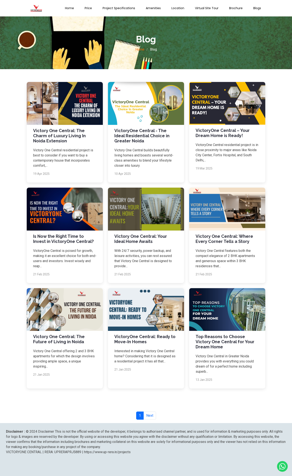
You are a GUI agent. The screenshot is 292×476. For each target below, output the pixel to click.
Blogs (257, 8)
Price (88, 8)
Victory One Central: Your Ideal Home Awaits (140, 239)
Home (69, 8)
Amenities (153, 8)
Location (177, 8)
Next (149, 415)
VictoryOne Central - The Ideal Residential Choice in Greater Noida (142, 135)
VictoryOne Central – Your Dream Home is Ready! (223, 133)
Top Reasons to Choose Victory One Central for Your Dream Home (225, 341)
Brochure (236, 8)
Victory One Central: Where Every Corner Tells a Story (224, 239)
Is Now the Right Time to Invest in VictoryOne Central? (63, 239)
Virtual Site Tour (206, 8)
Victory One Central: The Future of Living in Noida (59, 339)
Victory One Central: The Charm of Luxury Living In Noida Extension (59, 135)
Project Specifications (119, 8)
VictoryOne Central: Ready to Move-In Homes (144, 339)
